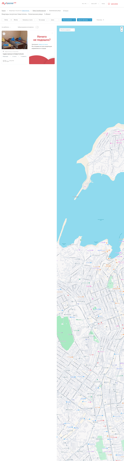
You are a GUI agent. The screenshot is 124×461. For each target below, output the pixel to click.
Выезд (16, 20)
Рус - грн (84, 3)
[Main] (9, 3)
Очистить (99, 20)
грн (8, 61)
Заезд (6, 20)
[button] (121, 28)
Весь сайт (94, 3)
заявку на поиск (43, 44)
